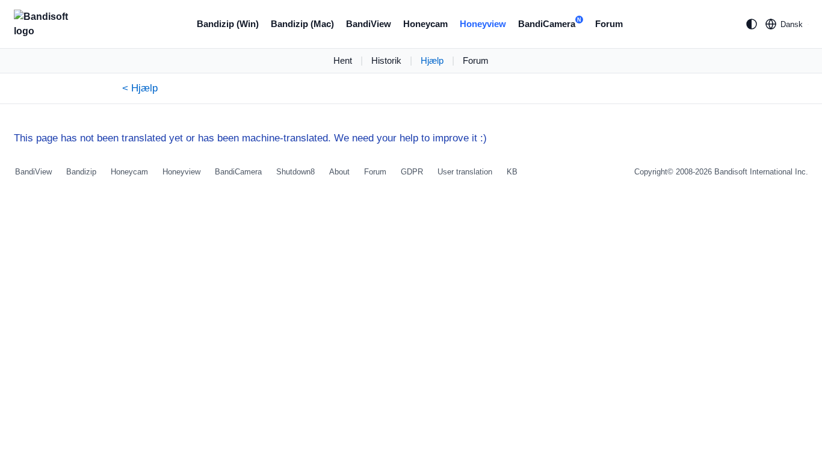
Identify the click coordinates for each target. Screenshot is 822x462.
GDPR (412, 171)
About (339, 171)
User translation (464, 171)
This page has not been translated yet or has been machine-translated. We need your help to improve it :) (250, 138)
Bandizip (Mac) (302, 24)
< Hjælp (140, 88)
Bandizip (81, 171)
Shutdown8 (295, 171)
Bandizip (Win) (228, 24)
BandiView (368, 24)
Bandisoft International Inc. (761, 171)
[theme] (751, 24)
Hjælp (432, 60)
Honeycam (425, 24)
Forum (609, 24)
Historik (386, 60)
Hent (342, 60)
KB (512, 171)
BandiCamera (549, 23)
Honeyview (483, 24)
